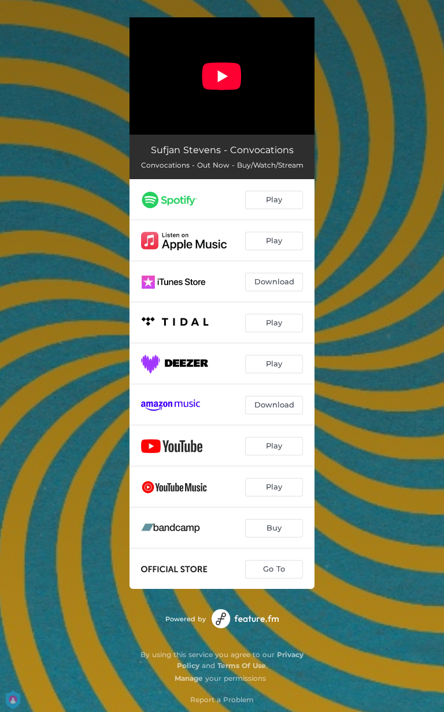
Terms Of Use (241, 665)
